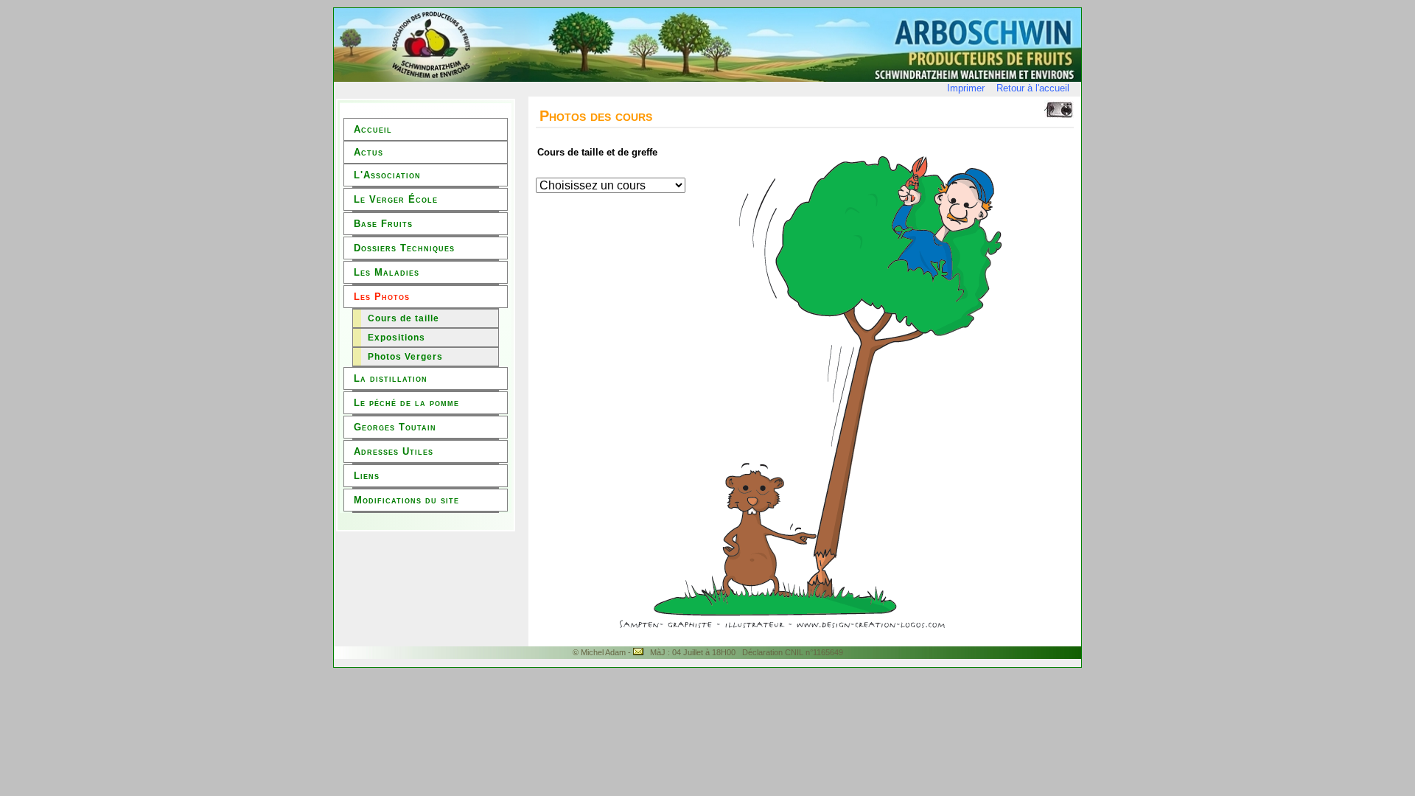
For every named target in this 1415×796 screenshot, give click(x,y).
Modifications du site (406, 500)
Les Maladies (386, 272)
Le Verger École (396, 199)
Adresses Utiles (393, 451)
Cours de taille (403, 318)
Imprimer (966, 88)
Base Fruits (383, 223)
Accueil (373, 129)
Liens (367, 475)
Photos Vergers (405, 356)
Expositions (396, 337)
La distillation (390, 378)
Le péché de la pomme (406, 402)
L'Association (387, 175)
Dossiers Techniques (404, 248)
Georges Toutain (395, 427)
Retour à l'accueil (1032, 88)
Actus (368, 152)
